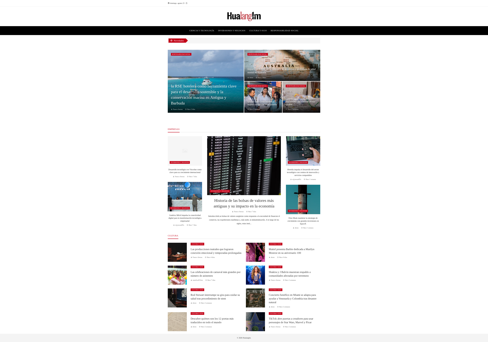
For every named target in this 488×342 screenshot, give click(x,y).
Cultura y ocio (197, 244)
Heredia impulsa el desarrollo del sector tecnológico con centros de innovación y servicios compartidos (303, 172)
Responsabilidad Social (181, 54)
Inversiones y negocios (220, 191)
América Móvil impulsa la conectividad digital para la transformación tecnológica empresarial (185, 218)
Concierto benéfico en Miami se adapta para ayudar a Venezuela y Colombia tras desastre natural (292, 298)
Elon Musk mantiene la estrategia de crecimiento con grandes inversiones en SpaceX (303, 221)
